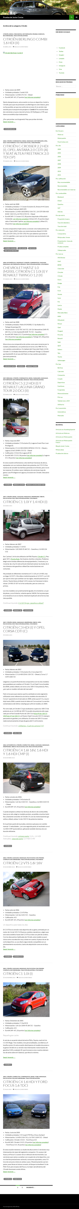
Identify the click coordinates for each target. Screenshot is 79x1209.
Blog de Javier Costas (62, 446)
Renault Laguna (19, 484)
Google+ (61, 55)
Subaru (60, 349)
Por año (58, 145)
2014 (59, 171)
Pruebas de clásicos (62, 453)
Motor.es (60, 134)
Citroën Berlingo (10, 129)
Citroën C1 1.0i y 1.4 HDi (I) (25, 502)
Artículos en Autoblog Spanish (65, 429)
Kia (59, 302)
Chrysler (60, 272)
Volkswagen (61, 360)
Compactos (26, 745)
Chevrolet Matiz (10, 366)
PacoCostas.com (9, 498)
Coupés (60, 379)
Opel (45, 141)
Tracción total (25, 142)
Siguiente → (30, 1187)
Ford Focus (17, 1179)
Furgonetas (18, 34)
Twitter (61, 51)
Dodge (60, 283)
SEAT (4, 142)
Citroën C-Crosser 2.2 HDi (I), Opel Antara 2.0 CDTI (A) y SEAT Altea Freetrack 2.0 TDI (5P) (26, 151)
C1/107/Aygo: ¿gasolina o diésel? (31, 603)
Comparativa (17, 141)
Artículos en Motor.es (63, 433)
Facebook (62, 48)
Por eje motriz (60, 215)
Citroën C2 (8, 956)
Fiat (59, 287)
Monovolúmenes (63, 393)
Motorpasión (27, 34)
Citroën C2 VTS (18, 956)
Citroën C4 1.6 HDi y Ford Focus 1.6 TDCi (25, 1083)
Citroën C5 (8, 484)
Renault (23, 264)
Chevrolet (19, 262)
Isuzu (59, 298)
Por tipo (58, 364)
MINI (59, 316)
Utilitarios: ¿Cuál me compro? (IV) (31, 726)
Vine (60, 69)
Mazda (60, 309)
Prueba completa (38, 34)
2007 (4, 378)
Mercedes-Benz (62, 313)
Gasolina (43, 262)
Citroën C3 (8, 733)
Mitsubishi (61, 320)
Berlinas (9, 378)
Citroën (6, 34)
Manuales (30, 141)
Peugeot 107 (17, 610)
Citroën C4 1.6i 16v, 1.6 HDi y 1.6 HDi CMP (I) (25, 752)
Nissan (60, 324)
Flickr (61, 62)
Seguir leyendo (9, 122)
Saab (59, 342)
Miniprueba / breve (37, 496)
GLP (59, 208)
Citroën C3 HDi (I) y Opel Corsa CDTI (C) (24, 629)
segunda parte (17, 838)
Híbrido (60, 212)
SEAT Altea (32, 248)
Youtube (61, 73)
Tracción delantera (21, 35)
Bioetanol (61, 197)
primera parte (23, 836)
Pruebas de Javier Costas (13, 17)
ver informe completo (32, 97)
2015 (59, 175)
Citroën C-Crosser (10, 248)
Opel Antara (22, 248)
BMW (59, 265)
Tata (59, 353)
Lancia (60, 305)
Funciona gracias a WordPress (11, 1206)
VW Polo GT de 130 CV (11, 716)
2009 (59, 167)
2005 (4, 968)
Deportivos (61, 382)
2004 (59, 149)
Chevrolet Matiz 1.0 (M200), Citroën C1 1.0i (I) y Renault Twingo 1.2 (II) (25, 271)
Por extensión (60, 230)
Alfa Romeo (61, 257)
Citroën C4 (8, 846)
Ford (37, 1076)
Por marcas (59, 254)
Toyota (60, 357)
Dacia (59, 279)
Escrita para (59, 131)
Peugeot (60, 331)
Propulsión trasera (64, 219)
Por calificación (61, 178)
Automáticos (11, 262)
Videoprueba (35, 142)
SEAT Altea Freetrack (11, 250)
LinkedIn (61, 58)
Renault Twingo (32, 366)
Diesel (11, 34)
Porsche (60, 335)
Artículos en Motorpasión (64, 437)
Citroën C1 (21, 366)
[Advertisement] (67, 108)
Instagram (62, 66)
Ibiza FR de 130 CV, (40, 713)
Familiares (37, 378)
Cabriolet (61, 371)
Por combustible (61, 193)
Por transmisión (61, 408)
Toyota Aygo (15, 559)
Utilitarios (45, 264)
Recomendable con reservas (66, 189)
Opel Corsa (17, 733)
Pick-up (60, 397)
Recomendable (8, 35)
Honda (60, 294)
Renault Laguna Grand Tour (36, 484)
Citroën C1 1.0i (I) (18, 973)
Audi (59, 261)
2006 (4, 745)
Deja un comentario (21, 47)
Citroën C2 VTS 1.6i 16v (22, 863)
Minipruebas (60, 450)
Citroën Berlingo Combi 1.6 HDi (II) (25, 41)
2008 (4, 141)
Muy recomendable (64, 182)
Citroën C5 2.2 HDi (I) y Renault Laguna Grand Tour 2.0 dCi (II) (24, 387)
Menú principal (76, 17)
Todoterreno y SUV (13, 142)
